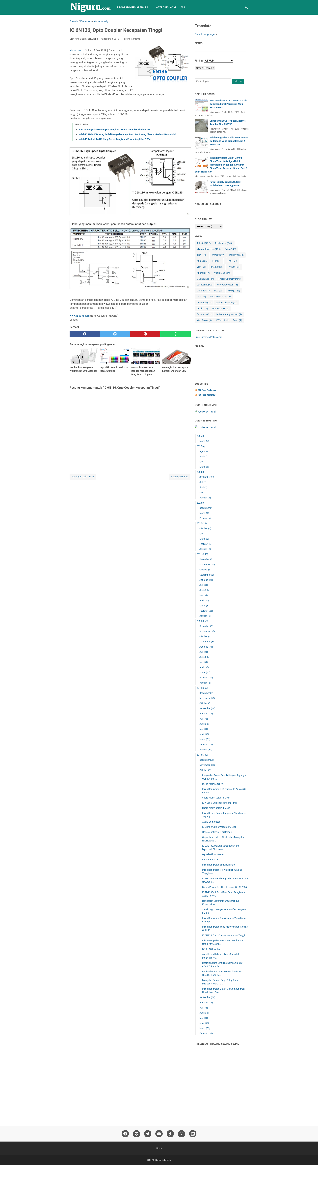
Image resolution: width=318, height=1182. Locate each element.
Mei (203, 461)
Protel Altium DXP (229, 279)
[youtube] (159, 1133)
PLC (218, 290)
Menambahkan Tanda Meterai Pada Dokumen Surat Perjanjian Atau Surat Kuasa (228, 104)
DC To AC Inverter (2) (213, 784)
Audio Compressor (211, 821)
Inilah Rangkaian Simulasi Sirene (218, 864)
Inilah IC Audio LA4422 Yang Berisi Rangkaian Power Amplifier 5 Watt (115, 139)
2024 (201, 472)
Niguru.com (76, 50)
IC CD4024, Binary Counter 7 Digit (219, 827)
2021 (202, 554)
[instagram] (181, 1133)
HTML (231, 261)
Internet (217, 267)
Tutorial (204, 243)
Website (218, 255)
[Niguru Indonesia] (90, 7)
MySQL (234, 290)
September (206, 477)
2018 (202, 754)
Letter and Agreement (229, 314)
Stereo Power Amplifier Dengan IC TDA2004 (224, 887)
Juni (203, 456)
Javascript (204, 284)
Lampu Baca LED (211, 859)
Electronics (224, 243)
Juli (203, 482)
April (204, 600)
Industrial (236, 255)
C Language (205, 279)
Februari (205, 518)
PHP (216, 261)
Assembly (204, 302)
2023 (201, 502)
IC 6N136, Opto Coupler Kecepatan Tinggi (223, 935)
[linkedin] (192, 1133)
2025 (201, 446)
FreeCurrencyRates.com (208, 337)
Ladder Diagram (226, 302)
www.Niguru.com (80, 315)
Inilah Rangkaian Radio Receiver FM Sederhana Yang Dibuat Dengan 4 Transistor (229, 141)
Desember (206, 508)
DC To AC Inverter (211, 949)
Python (234, 267)
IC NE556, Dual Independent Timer (219, 802)
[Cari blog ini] (246, 7)
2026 (201, 436)
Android (203, 273)
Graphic (203, 290)
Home (159, 1148)
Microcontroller (220, 296)
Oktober (205, 528)
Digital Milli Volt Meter (213, 854)
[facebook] (85, 334)
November (207, 564)
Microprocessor (227, 284)
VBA (201, 267)
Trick (230, 249)
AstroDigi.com (166, 7)
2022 (202, 523)
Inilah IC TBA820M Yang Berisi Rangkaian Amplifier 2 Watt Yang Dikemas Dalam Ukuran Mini (127, 134)
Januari (205, 497)
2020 (202, 621)
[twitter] (115, 334)
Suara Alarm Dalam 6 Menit (216, 797)
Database (204, 314)
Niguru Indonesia (163, 1160)
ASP (201, 296)
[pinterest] (145, 334)
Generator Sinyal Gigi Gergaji (217, 832)
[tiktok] (170, 1133)
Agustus (205, 451)
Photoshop (220, 308)
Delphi (202, 308)
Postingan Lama (179, 476)
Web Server (204, 320)
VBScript (222, 320)
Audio (202, 261)
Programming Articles (132, 7)
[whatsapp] (175, 334)
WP (183, 7)
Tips (202, 255)
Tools (237, 320)
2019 (202, 688)
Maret (204, 441)
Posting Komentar (132, 38)
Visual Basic (222, 273)
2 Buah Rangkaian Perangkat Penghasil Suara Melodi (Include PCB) (114, 129)
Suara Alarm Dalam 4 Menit (216, 808)
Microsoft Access (209, 249)
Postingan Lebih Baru (83, 476)
